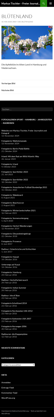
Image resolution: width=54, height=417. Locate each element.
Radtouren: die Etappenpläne (14, 334)
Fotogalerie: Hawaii (10, 257)
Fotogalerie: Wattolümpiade (13, 141)
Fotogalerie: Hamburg (11, 272)
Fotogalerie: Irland (9, 164)
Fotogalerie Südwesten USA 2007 (16, 318)
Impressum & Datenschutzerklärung (15, 411)
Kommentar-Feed (9, 393)
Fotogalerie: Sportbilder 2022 (14, 179)
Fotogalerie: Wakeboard (12, 195)
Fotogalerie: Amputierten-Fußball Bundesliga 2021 (24, 187)
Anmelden (6, 382)
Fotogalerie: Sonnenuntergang (14, 218)
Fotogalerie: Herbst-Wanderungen (16, 226)
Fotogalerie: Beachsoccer (12, 202)
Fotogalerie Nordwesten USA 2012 (17, 311)
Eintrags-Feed (7, 387)
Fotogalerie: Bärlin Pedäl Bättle (15, 148)
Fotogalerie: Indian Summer (13, 287)
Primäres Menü (50, 3)
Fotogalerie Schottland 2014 (14, 303)
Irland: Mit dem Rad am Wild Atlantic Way (20, 156)
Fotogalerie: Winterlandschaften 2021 (18, 210)
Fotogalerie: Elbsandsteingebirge (16, 233)
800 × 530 (17, 22)
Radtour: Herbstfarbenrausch (14, 280)
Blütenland (27, 22)
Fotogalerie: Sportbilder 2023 (14, 172)
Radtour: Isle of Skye (10, 295)
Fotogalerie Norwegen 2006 (13, 326)
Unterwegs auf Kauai (10, 264)
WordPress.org (8, 398)
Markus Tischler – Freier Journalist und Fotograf (20, 3)
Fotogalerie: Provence (11, 241)
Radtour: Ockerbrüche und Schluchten (18, 249)
